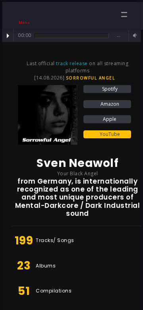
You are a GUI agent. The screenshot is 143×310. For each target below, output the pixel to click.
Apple (109, 119)
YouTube (109, 134)
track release (72, 63)
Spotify (109, 88)
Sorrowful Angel (90, 78)
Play (8, 35)
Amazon (109, 104)
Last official (41, 63)
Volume (134, 36)
